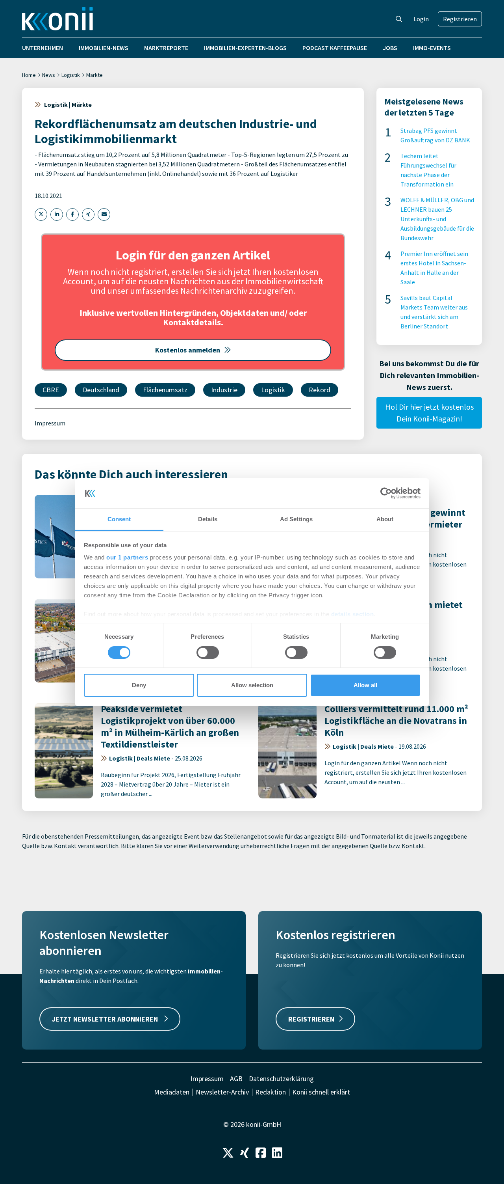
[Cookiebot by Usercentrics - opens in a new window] (386, 493)
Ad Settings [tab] (296, 519)
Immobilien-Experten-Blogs (245, 48)
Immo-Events (432, 48)
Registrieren (460, 19)
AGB (236, 1078)
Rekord (319, 389)
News (48, 74)
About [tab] (385, 519)
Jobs (390, 48)
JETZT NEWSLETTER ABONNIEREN (105, 1019)
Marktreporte (166, 48)
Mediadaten (171, 1092)
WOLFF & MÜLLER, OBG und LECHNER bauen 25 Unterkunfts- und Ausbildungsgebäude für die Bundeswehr (437, 219)
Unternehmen (42, 48)
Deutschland (101, 389)
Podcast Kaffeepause (334, 48)
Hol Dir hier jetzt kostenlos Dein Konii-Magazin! (429, 412)
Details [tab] (207, 519)
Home (29, 74)
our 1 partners (127, 557)
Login (421, 19)
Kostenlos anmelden (187, 349)
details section (352, 614)
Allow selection (252, 685)
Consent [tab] (119, 519)
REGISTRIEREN (311, 1019)
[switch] (207, 652)
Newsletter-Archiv (222, 1092)
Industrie (224, 389)
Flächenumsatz (165, 389)
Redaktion (270, 1092)
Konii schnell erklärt (321, 1092)
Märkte (94, 74)
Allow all (365, 685)
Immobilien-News (103, 48)
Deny (139, 685)
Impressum (50, 423)
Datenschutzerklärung (281, 1078)
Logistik (70, 74)
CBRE (51, 389)
